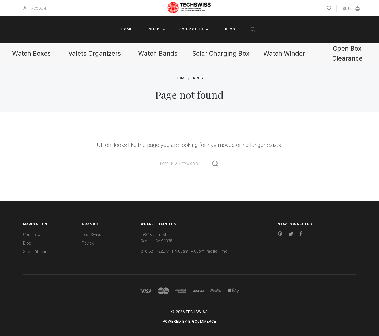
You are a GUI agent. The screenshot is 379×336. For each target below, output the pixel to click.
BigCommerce (202, 321)
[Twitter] (291, 234)
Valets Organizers (94, 53)
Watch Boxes (31, 53)
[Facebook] (301, 234)
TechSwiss (91, 234)
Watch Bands (158, 53)
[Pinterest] (280, 234)
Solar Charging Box (220, 53)
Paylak (88, 243)
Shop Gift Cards (37, 252)
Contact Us (191, 29)
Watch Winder (284, 53)
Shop (154, 29)
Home (126, 29)
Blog (230, 29)
